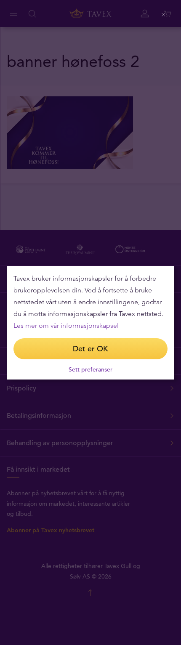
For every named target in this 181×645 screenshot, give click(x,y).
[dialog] (90, 323)
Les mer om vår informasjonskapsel (66, 325)
